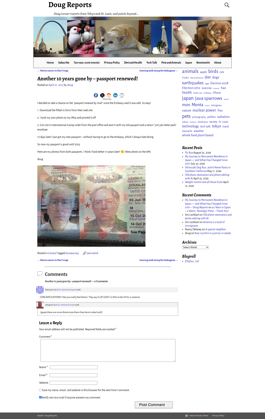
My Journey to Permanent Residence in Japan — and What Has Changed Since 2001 (206, 160)
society (213, 121)
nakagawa (216, 105)
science (193, 122)
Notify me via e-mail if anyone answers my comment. (71, 397)
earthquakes (193, 83)
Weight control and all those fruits (204, 182)
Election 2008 (219, 83)
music (207, 105)
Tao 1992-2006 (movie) (87, 62)
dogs (215, 77)
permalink (92, 253)
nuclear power (204, 110)
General (52, 253)
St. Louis (223, 121)
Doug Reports (51, 415)
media (226, 99)
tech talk (205, 126)
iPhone (217, 92)
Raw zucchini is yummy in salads (213, 233)
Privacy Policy (112, 62)
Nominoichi (203, 62)
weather (199, 131)
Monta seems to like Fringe (52, 70)
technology (190, 126)
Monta (197, 104)
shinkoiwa (203, 122)
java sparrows (208, 98)
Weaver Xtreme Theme (198, 415)
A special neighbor (216, 229)
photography (199, 117)
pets (186, 116)
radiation (223, 117)
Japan (188, 62)
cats (222, 72)
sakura (185, 122)
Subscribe (63, 62)
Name (43, 367)
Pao (220, 110)
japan (188, 98)
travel (225, 126)
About (217, 62)
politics (211, 116)
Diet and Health (133, 62)
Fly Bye (189, 152)
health (187, 92)
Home (50, 62)
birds (213, 71)
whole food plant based (197, 135)
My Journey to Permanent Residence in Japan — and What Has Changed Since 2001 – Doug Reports (206, 203)
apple (203, 72)
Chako (185, 77)
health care (197, 93)
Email (43, 375)
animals (190, 71)
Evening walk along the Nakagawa (159, 70)
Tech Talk (151, 62)
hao (223, 88)
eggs (207, 83)
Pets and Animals (171, 62)
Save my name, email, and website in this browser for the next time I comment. (86, 390)
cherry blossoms (196, 78)
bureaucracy (72, 253)
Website (43, 382)
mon (186, 104)
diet (208, 77)
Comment (45, 336)
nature (186, 110)
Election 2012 (191, 88)
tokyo (216, 126)
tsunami (187, 130)
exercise (207, 88)
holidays (207, 93)
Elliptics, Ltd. (192, 261)
